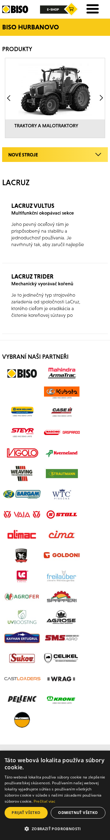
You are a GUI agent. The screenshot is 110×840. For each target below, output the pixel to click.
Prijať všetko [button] (26, 812)
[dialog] (55, 795)
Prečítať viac (45, 801)
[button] (55, 829)
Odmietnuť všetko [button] (78, 812)
